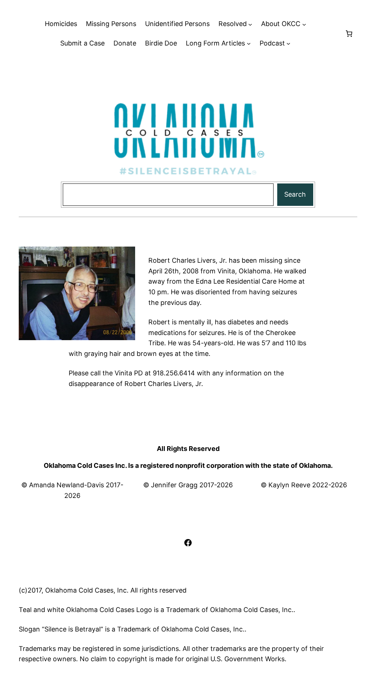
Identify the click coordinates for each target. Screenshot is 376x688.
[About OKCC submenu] (304, 24)
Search (295, 194)
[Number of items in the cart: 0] (349, 33)
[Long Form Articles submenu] (249, 43)
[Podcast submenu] (288, 43)
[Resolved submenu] (250, 24)
